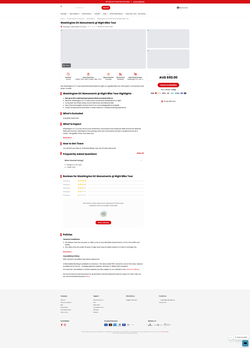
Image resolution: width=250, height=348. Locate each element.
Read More (67, 138)
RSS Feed (95, 310)
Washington (91, 19)
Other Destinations (116, 14)
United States (86, 14)
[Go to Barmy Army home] (66, 7)
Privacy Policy (64, 307)
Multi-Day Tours (131, 14)
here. (88, 276)
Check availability (168, 85)
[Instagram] (65, 325)
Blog (62, 305)
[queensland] (167, 325)
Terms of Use (64, 312)
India (104, 14)
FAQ (94, 302)
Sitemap (95, 312)
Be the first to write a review (105, 26)
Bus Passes (142, 14)
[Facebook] (62, 325)
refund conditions (132, 269)
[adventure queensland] (158, 325)
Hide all (140, 153)
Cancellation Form (98, 307)
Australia (63, 14)
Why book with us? (98, 300)
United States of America (75, 19)
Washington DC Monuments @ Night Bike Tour (113, 19)
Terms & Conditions (66, 302)
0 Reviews (66, 181)
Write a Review (103, 223)
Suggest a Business (131, 300)
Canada (97, 14)
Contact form (162, 302)
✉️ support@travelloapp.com (167, 300)
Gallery (67, 65)
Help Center (96, 305)
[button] (142, 79)
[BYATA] (150, 325)
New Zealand (74, 14)
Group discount (170, 101)
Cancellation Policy (66, 310)
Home (63, 19)
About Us (63, 300)
